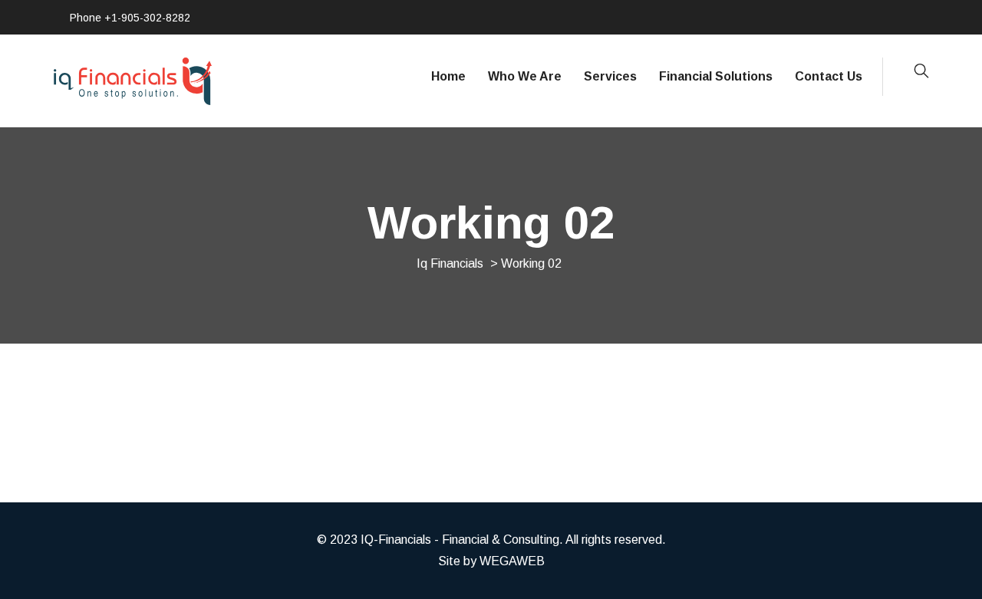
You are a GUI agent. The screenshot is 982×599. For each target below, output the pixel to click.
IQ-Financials (396, 539)
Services (610, 76)
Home (448, 76)
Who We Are (525, 76)
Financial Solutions (716, 76)
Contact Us (828, 76)
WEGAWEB (512, 561)
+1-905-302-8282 (147, 18)
